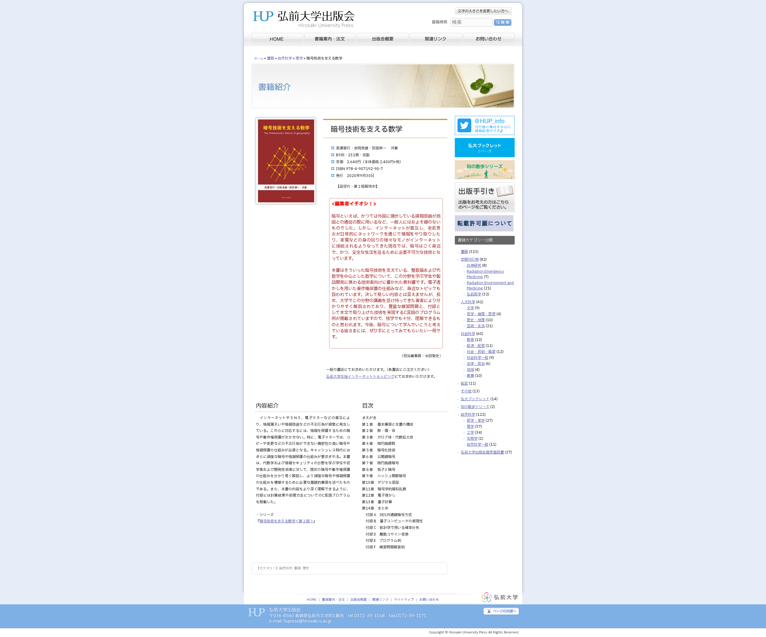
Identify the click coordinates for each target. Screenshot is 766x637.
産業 (470, 375)
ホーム (258, 59)
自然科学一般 (477, 444)
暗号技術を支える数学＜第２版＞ (286, 521)
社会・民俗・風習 (481, 351)
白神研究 (474, 265)
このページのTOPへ (501, 611)
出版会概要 (358, 599)
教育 (470, 339)
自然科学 (285, 568)
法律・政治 (476, 363)
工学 (470, 432)
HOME (312, 599)
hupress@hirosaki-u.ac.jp (308, 621)
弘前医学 (474, 294)
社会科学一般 (477, 357)
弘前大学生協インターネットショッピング (360, 376)
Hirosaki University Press (468, 632)
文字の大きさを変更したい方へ (483, 11)
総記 (464, 383)
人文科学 (468, 302)
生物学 (472, 438)
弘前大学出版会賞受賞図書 (482, 452)
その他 (466, 391)
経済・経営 (476, 345)
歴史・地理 (476, 320)
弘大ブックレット (475, 399)
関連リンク (380, 599)
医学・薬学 (476, 420)
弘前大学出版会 (303, 20)
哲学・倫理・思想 (481, 314)
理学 (306, 568)
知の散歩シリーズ (475, 407)
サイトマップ (404, 599)
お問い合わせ (429, 599)
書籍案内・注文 (333, 599)
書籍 (297, 568)
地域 (470, 369)
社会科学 (468, 333)
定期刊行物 (470, 259)
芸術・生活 (476, 326)
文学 (470, 308)
